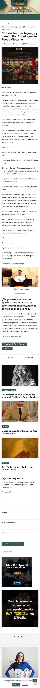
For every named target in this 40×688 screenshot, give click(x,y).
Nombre (4, 513)
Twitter (18, 637)
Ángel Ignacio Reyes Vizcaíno (14, 344)
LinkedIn (25, 637)
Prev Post (10, 358)
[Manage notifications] (35, 683)
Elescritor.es (8, 44)
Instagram (22, 637)
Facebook (14, 637)
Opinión (7, 348)
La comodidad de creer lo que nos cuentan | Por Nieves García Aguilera (20, 395)
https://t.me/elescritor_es (11, 336)
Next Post (29, 358)
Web (3, 533)
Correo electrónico (8, 523)
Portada (12, 390)
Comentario (6, 492)
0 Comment (31, 44)
